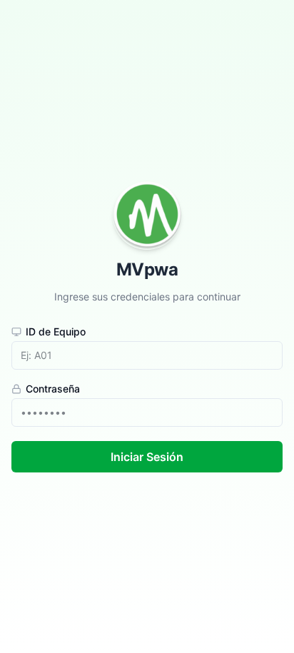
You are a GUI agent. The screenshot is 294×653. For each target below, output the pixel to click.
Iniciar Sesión (147, 457)
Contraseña (53, 389)
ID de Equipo (56, 332)
